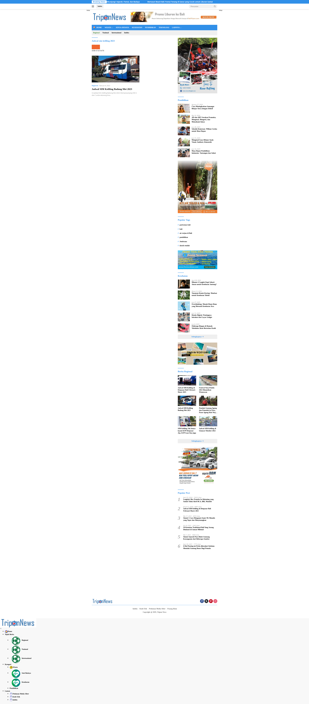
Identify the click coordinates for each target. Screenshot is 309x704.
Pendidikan (14, 688)
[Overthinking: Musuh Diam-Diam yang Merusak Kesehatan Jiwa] (184, 305)
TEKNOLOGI (164, 27)
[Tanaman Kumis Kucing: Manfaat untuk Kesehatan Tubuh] (184, 295)
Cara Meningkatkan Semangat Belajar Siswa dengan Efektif (203, 108)
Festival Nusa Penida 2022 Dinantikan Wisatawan (206, 390)
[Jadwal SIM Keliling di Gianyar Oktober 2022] (208, 421)
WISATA (108, 27)
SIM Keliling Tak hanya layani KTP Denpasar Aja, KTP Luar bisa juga (187, 431)
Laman (7, 691)
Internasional (116, 33)
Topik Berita (9, 634)
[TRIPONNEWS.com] (110, 17)
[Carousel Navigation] (133, 47)
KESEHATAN (137, 27)
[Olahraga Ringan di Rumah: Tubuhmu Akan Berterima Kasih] (184, 327)
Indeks (100, 6)
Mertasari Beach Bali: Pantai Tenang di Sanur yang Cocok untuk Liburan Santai (154, 2)
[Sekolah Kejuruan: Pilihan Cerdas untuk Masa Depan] (184, 130)
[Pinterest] (211, 601)
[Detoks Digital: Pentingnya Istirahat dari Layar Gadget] (184, 316)
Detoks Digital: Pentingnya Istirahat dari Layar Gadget (202, 316)
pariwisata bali (185, 225)
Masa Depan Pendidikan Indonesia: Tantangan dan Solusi (204, 152)
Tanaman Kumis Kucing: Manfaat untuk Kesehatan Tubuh (204, 294)
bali (181, 229)
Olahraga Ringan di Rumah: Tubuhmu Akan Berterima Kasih (204, 327)
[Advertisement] (81, 45)
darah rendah (185, 246)
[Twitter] (206, 601)
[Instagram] (215, 601)
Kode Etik (143, 609)
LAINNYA (176, 27)
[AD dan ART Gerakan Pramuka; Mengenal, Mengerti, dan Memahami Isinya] (184, 119)
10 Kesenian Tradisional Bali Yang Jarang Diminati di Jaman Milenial (198, 529)
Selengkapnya (196, 337)
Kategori (8, 664)
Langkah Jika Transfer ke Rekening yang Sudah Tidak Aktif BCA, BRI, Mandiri (198, 500)
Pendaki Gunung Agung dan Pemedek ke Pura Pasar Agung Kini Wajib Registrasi (208, 410)
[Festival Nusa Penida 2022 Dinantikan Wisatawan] (208, 380)
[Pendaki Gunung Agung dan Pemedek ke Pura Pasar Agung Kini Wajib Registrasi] (208, 401)
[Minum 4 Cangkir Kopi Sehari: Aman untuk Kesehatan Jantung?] (184, 284)
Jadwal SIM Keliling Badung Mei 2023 (112, 89)
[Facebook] (202, 601)
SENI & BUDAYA (122, 27)
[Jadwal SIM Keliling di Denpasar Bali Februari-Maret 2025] (187, 380)
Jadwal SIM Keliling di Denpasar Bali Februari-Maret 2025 (187, 390)
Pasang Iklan (172, 609)
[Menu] (93, 6)
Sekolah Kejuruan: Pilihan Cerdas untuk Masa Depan (204, 130)
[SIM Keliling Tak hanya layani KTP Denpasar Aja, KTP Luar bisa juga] (187, 421)
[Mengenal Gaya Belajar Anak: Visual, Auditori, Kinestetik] (184, 141)
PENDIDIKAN (150, 27)
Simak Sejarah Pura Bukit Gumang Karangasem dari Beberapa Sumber (196, 538)
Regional (96, 33)
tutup (88, 10)
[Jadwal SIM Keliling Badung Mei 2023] (115, 69)
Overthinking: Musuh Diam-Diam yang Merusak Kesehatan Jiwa (204, 305)
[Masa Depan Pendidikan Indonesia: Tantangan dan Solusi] (184, 152)
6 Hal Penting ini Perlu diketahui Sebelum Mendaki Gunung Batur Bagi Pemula (198, 547)
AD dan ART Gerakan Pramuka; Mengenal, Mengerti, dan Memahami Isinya (204, 120)
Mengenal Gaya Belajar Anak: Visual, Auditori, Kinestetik (203, 141)
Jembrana (183, 241)
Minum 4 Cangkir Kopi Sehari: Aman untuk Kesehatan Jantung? (204, 283)
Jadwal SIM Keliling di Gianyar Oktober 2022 (207, 430)
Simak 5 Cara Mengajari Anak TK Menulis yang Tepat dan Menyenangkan (199, 519)
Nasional (105, 33)
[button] (214, 6)
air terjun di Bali (186, 233)
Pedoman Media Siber (157, 609)
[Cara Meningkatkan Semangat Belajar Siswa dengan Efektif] (184, 108)
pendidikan (184, 237)
